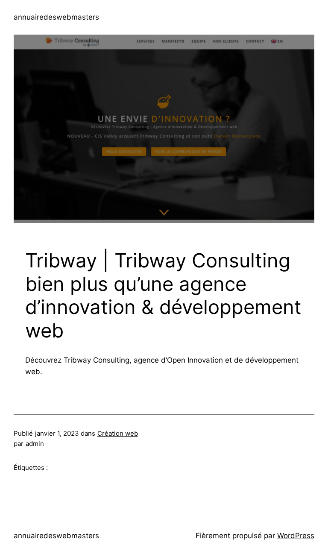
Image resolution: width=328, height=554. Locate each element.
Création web (117, 433)
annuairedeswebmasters (56, 17)
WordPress (295, 535)
